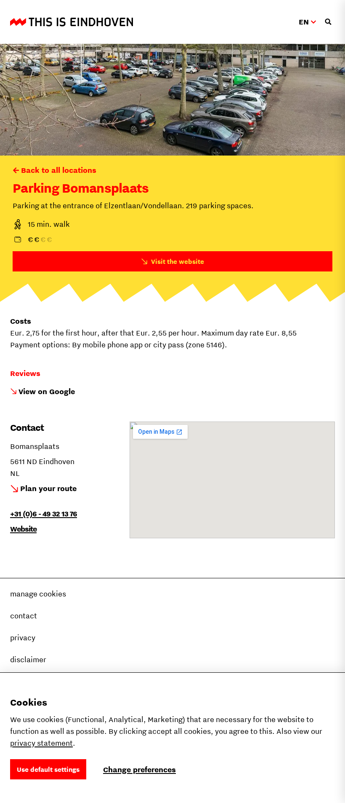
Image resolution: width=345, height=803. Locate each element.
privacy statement (41, 743)
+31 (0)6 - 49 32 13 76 (43, 513)
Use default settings (48, 769)
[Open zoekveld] (328, 22)
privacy (22, 637)
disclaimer (28, 659)
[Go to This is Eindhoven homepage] (71, 21)
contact (23, 615)
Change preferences (139, 769)
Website (23, 529)
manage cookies (38, 594)
